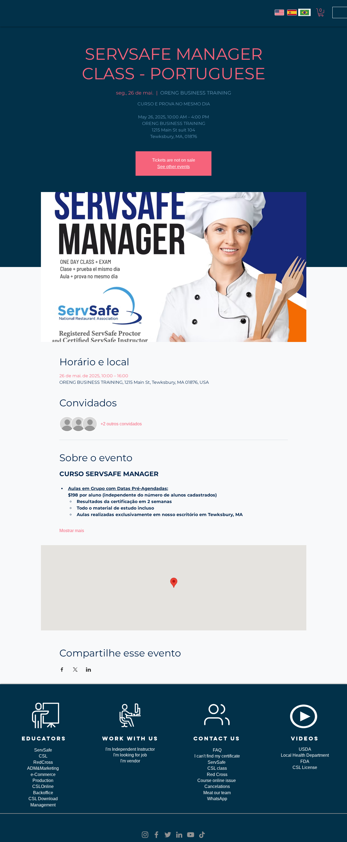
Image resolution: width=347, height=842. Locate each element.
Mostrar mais (71, 530)
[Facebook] (156, 834)
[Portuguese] (304, 12)
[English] (279, 12)
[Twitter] (167, 834)
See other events (173, 166)
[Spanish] (291, 12)
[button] (321, 12)
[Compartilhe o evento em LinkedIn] (88, 669)
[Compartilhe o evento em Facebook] (62, 669)
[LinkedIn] (179, 834)
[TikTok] (202, 834)
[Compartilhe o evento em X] (75, 669)
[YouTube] (190, 834)
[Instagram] (145, 834)
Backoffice (43, 792)
